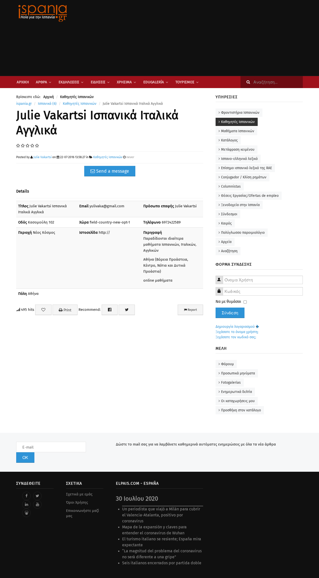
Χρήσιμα (124, 82)
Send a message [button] (112, 171)
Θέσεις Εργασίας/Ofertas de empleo (250, 196)
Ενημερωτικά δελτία (236, 392)
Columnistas (231, 186)
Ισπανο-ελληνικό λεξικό (239, 159)
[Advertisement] (209, 38)
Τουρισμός (184, 82)
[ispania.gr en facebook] (26, 496)
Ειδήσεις (98, 82)
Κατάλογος (229, 140)
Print (67, 309)
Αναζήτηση (229, 251)
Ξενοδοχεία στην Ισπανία (240, 205)
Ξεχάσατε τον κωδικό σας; (236, 337)
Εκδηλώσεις (69, 82)
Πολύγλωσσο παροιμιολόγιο (243, 233)
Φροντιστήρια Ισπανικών (240, 113)
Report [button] (192, 310)
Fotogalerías (231, 382)
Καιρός (226, 223)
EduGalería (153, 82)
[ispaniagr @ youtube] (37, 504)
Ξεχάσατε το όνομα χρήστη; (237, 332)
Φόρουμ (227, 364)
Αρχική (23, 82)
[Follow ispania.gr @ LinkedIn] (26, 504)
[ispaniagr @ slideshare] (26, 513)
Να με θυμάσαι (228, 301)
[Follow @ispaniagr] (37, 496)
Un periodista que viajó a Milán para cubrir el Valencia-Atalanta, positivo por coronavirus (161, 515)
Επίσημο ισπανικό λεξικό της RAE (246, 168)
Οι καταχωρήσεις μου (238, 401)
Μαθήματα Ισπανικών (237, 131)
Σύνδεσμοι (229, 214)
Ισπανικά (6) (47, 104)
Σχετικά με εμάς (79, 494)
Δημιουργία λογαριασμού (236, 327)
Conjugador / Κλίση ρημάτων (243, 177)
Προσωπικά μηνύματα (238, 373)
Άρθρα (41, 82)
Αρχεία (226, 242)
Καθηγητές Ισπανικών (79, 104)
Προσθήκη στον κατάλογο (241, 410)
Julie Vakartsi (42, 157)
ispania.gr (24, 104)
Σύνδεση (230, 312)
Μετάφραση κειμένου (237, 149)
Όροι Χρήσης (77, 502)
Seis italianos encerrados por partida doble (161, 563)
